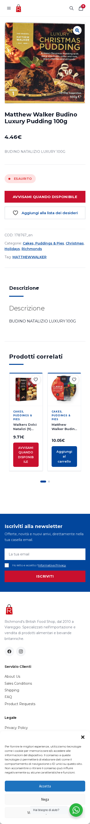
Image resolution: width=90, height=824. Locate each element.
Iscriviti (45, 576)
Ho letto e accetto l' (39, 565)
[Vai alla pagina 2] (49, 482)
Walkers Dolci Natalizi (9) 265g (25, 427)
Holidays (12, 249)
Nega (45, 799)
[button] (82, 737)
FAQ (8, 697)
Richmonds (32, 249)
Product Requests (20, 704)
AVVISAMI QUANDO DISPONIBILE (45, 196)
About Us (12, 676)
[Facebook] (9, 651)
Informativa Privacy (52, 565)
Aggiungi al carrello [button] (64, 457)
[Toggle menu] (9, 8)
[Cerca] (71, 8)
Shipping (12, 690)
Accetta (45, 786)
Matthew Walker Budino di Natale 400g (64, 427)
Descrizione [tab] (24, 288)
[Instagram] (21, 651)
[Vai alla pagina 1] (43, 482)
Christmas (75, 243)
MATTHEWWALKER (29, 257)
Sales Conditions (18, 683)
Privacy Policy (16, 728)
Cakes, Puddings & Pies (43, 243)
